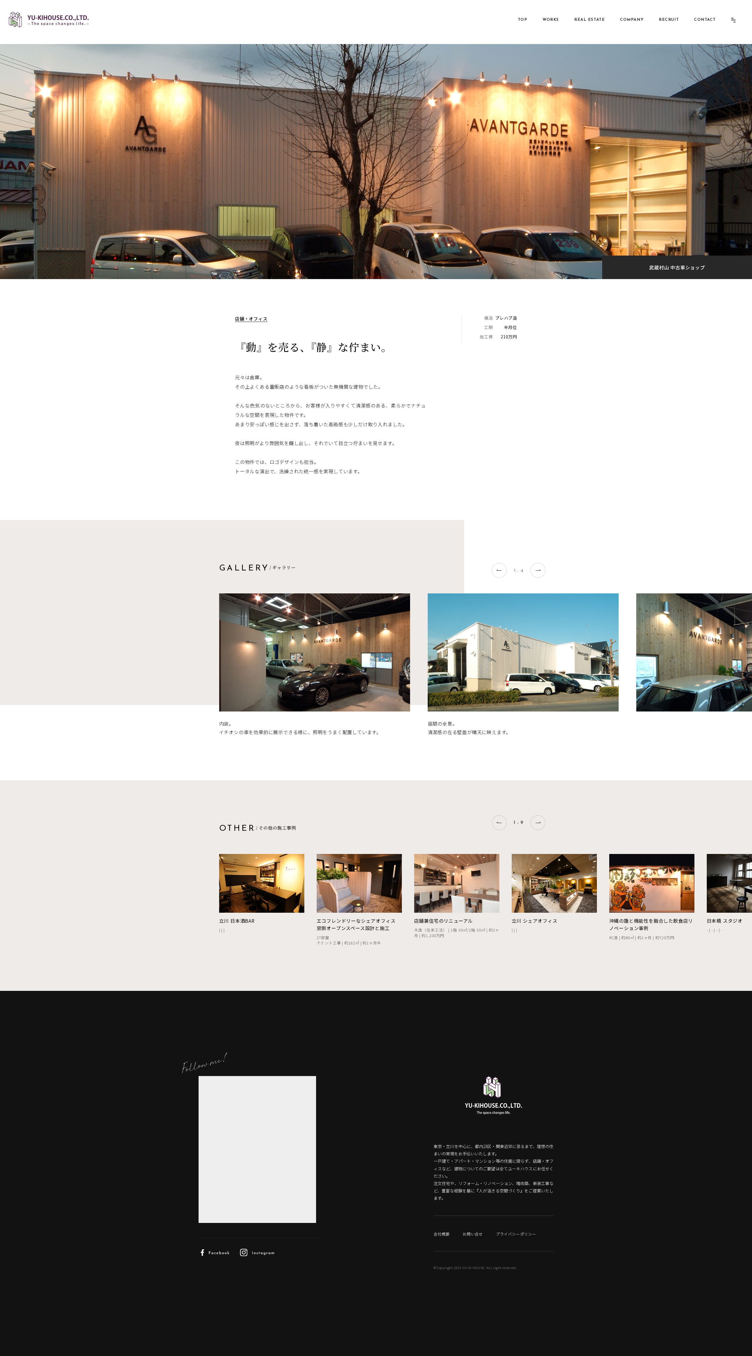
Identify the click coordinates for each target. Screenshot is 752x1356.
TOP (523, 20)
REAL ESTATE (589, 20)
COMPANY (632, 20)
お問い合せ (473, 1234)
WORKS (551, 20)
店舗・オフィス (251, 318)
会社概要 (442, 1234)
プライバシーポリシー (516, 1234)
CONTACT (705, 20)
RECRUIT (669, 20)
